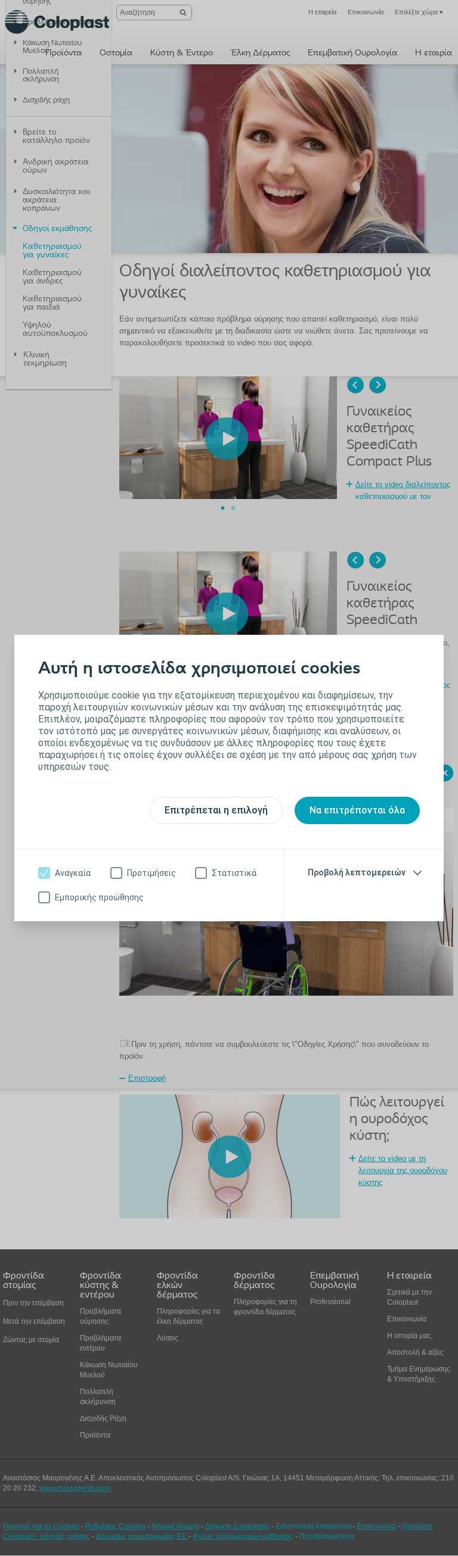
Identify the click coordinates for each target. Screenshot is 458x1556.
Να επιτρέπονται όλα (357, 810)
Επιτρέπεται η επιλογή (216, 810)
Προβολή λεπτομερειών (357, 872)
